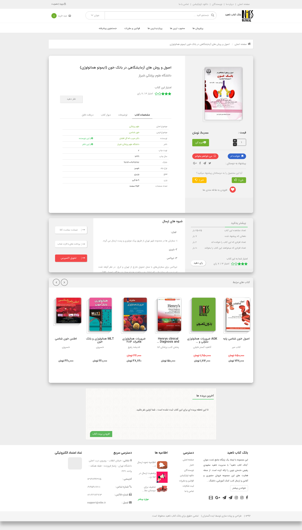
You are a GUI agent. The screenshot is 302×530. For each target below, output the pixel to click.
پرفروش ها (198, 28)
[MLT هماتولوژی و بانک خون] (99, 316)
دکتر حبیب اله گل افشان (129, 138)
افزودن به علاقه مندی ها (215, 190)
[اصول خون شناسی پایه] (237, 316)
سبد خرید (60, 16)
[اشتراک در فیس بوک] (247, 498)
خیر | (201, 180)
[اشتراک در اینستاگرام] (241, 498)
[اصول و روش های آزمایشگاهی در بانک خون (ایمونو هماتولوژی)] (222, 95)
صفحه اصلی (243, 4)
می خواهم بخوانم (203, 156)
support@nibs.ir (96, 503)
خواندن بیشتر (239, 488)
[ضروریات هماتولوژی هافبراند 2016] (133, 316)
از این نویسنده (85, 138)
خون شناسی (134, 132)
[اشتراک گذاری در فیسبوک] (200, 163)
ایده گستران (208, 516)
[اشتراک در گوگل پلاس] (217, 498)
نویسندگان (217, 4)
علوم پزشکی (134, 126)
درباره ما (230, 4)
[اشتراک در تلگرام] (204, 163)
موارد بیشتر (143, 499)
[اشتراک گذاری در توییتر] (209, 163)
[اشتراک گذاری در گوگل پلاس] (195, 163)
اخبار (192, 465)
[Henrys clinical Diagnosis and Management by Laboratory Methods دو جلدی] (168, 316)
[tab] (142, 115)
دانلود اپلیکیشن (200, 4)
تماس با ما (184, 4)
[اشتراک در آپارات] (211, 498)
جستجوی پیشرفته (108, 28)
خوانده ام (235, 156)
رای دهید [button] (198, 263)
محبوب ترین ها (177, 28)
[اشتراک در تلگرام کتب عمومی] (230, 498)
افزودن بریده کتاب (101, 434)
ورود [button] (61, 4)
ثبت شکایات (188, 486)
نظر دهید (71, 99)
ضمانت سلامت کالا (69, 230)
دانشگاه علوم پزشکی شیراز (128, 144)
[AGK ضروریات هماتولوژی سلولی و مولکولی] (202, 316)
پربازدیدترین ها (155, 28)
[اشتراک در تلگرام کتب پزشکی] (224, 498)
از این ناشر (86, 144)
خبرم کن (199, 143)
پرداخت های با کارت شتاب (68, 244)
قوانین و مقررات (132, 28)
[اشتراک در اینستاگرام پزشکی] (236, 498)
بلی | (240, 180)
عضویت (54, 4)
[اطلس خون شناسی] (67, 312)
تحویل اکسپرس (68, 258)
